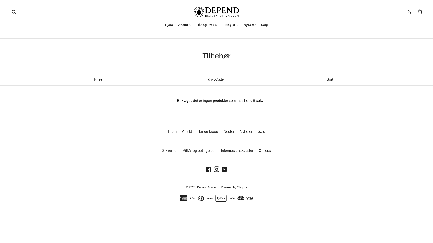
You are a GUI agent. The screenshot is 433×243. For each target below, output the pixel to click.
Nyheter (250, 25)
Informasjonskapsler (237, 151)
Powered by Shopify (234, 187)
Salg (264, 25)
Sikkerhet (169, 151)
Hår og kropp (207, 25)
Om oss (265, 151)
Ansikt (183, 25)
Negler (230, 25)
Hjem (169, 25)
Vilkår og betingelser (199, 151)
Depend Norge (206, 187)
